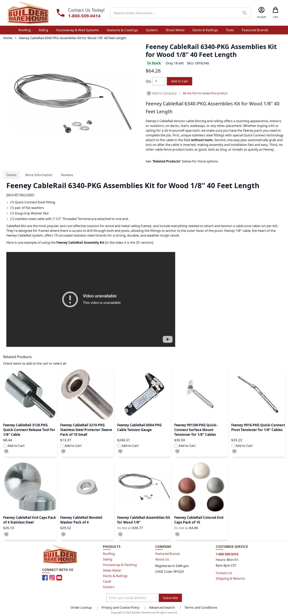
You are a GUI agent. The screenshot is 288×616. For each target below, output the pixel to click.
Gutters (108, 587)
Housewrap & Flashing (120, 565)
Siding (107, 559)
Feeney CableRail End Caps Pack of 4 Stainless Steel (29, 519)
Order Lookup (81, 607)
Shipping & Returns (230, 578)
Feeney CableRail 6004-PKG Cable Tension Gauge (139, 427)
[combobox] (180, 13)
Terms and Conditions (200, 607)
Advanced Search (162, 607)
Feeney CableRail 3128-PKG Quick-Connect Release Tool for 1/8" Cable (29, 430)
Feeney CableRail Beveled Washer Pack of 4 (81, 519)
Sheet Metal (112, 570)
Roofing (109, 554)
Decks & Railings (115, 576)
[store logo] (28, 13)
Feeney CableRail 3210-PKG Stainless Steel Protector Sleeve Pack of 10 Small (86, 430)
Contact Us (224, 573)
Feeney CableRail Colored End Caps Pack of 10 (198, 519)
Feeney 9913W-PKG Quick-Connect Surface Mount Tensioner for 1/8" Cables (195, 430)
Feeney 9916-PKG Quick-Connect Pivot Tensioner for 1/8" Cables (258, 427)
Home (7, 38)
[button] (6, 451)
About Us (162, 559)
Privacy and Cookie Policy (120, 607)
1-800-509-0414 (84, 16)
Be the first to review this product (205, 93)
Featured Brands (167, 554)
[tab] (11, 175)
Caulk (107, 581)
